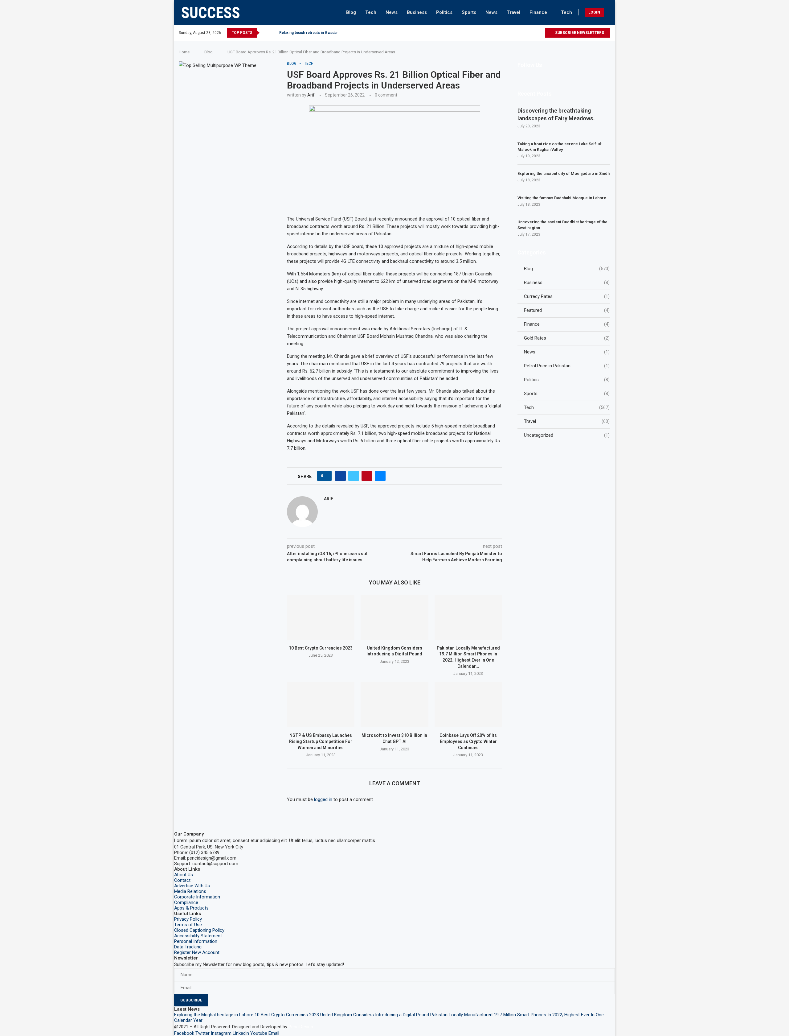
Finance (538, 12)
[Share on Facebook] (340, 476)
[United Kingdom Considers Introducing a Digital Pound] (394, 617)
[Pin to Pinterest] (367, 476)
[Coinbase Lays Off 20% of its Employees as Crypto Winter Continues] (468, 704)
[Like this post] (326, 476)
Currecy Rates (567, 296)
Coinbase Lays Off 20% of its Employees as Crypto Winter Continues (468, 741)
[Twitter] (505, 32)
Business (417, 12)
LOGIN (594, 12)
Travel (513, 12)
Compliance (186, 902)
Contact (182, 880)
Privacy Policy (188, 919)
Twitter (202, 1033)
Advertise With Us (192, 886)
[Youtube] (533, 32)
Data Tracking (188, 947)
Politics (444, 12)
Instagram (221, 1033)
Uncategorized (567, 435)
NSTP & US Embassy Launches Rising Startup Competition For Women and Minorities (320, 741)
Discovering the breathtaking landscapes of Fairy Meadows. (556, 114)
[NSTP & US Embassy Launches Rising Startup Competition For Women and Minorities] (320, 704)
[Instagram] (512, 32)
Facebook (184, 1033)
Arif (311, 95)
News (392, 12)
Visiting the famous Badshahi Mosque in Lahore (561, 198)
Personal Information (195, 941)
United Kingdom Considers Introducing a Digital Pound (374, 1014)
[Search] (608, 12)
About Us (183, 874)
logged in (323, 799)
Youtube (258, 1033)
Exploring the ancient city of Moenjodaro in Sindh (563, 173)
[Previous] (265, 33)
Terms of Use (188, 924)
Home (184, 52)
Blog (351, 12)
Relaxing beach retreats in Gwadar (308, 33)
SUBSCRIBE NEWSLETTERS (579, 33)
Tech (370, 12)
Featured (567, 310)
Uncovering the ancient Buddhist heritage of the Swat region (562, 225)
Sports (469, 12)
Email (273, 1033)
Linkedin (241, 1033)
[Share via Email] (380, 476)
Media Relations (190, 891)
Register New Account (196, 952)
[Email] (540, 32)
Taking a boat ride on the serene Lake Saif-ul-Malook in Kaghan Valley (560, 147)
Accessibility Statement (198, 936)
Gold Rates (567, 338)
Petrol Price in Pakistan (567, 366)
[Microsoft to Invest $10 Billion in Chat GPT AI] (394, 704)
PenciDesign (300, 1027)
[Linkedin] (526, 32)
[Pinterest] (519, 32)
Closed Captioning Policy (199, 930)
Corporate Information (197, 897)
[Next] (273, 33)
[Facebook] (498, 32)
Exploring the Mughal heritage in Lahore (213, 1014)
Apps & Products (191, 908)
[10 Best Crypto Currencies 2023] (320, 617)
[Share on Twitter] (353, 476)
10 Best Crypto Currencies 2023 (321, 648)
